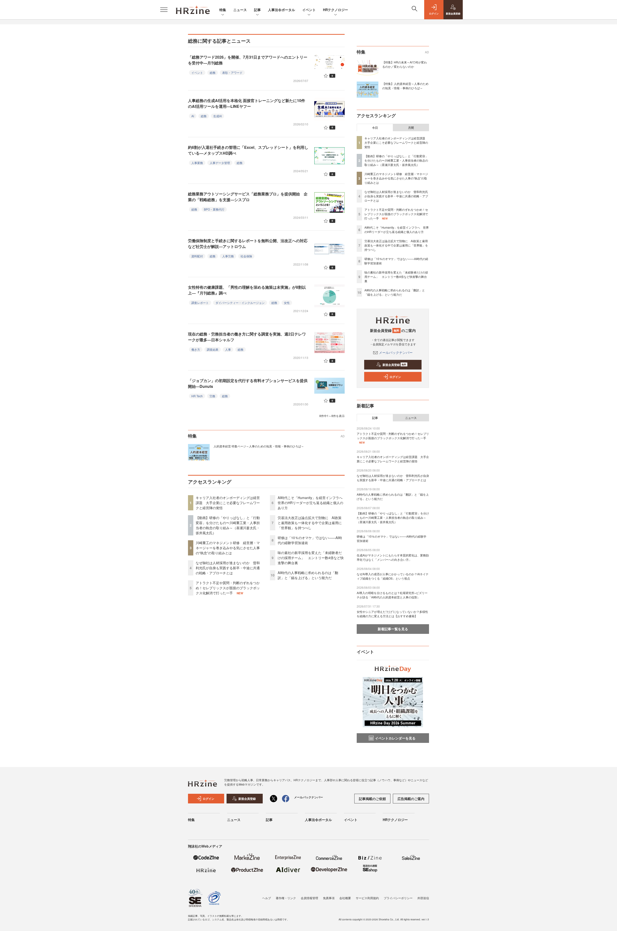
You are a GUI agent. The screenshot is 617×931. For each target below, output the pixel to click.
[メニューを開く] (164, 9)
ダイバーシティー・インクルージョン (240, 303)
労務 (212, 396)
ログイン (395, 377)
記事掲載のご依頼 (372, 798)
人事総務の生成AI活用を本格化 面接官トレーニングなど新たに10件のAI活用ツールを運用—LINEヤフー (246, 103)
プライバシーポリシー (398, 898)
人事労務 (228, 256)
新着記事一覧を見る (393, 628)
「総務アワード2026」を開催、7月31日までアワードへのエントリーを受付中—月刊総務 (247, 60)
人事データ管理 (220, 163)
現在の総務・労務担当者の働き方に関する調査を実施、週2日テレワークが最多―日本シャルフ (247, 336)
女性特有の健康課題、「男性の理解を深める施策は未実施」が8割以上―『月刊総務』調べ (247, 290)
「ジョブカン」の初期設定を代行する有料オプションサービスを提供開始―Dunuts (248, 383)
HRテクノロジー (335, 9)
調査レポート (200, 303)
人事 (228, 349)
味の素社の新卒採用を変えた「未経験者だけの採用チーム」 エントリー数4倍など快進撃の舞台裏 (311, 557)
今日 (375, 127)
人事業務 (197, 163)
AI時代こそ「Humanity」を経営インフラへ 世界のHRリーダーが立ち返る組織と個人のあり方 (312, 502)
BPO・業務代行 (214, 209)
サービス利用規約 (367, 898)
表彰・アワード (232, 72)
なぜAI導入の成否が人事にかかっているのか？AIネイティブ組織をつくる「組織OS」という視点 (393, 576)
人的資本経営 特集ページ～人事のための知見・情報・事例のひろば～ (259, 446)
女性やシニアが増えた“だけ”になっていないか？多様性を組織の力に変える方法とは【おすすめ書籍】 (392, 613)
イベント (309, 9)
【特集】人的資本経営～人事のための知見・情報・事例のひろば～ (405, 86)
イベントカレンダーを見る (395, 738)
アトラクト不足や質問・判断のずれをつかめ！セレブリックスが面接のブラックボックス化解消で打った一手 (228, 587)
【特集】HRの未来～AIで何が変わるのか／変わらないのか (404, 64)
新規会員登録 (394, 365)
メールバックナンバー (396, 352)
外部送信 (423, 898)
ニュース (240, 9)
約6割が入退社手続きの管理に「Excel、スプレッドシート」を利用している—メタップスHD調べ (248, 150)
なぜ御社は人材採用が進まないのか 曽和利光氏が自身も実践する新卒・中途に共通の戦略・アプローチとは (228, 567)
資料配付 (197, 256)
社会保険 (246, 256)
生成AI (217, 116)
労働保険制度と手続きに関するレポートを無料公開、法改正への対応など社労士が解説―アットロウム (248, 243)
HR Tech (197, 396)
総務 (212, 72)
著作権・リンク (286, 898)
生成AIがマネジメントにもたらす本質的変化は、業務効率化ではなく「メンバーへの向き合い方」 (393, 557)
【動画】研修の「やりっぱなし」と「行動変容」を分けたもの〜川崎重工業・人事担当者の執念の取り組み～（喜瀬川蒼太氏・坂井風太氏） (228, 525)
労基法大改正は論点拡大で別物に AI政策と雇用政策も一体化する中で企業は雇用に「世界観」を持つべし (310, 522)
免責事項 (329, 898)
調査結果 (212, 349)
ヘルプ (266, 898)
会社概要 (345, 898)
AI (192, 116)
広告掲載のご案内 (410, 798)
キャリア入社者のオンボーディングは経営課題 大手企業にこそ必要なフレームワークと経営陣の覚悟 (228, 502)
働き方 (195, 349)
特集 (222, 9)
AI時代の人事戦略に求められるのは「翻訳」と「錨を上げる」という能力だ (308, 575)
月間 (411, 127)
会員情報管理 (309, 898)
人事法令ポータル (281, 9)
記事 (257, 9)
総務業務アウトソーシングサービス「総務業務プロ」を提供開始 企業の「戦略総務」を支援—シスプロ (248, 196)
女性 (287, 303)
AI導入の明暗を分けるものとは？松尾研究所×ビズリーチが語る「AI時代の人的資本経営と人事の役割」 (392, 595)
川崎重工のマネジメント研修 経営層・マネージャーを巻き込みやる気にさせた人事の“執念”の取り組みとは (228, 547)
